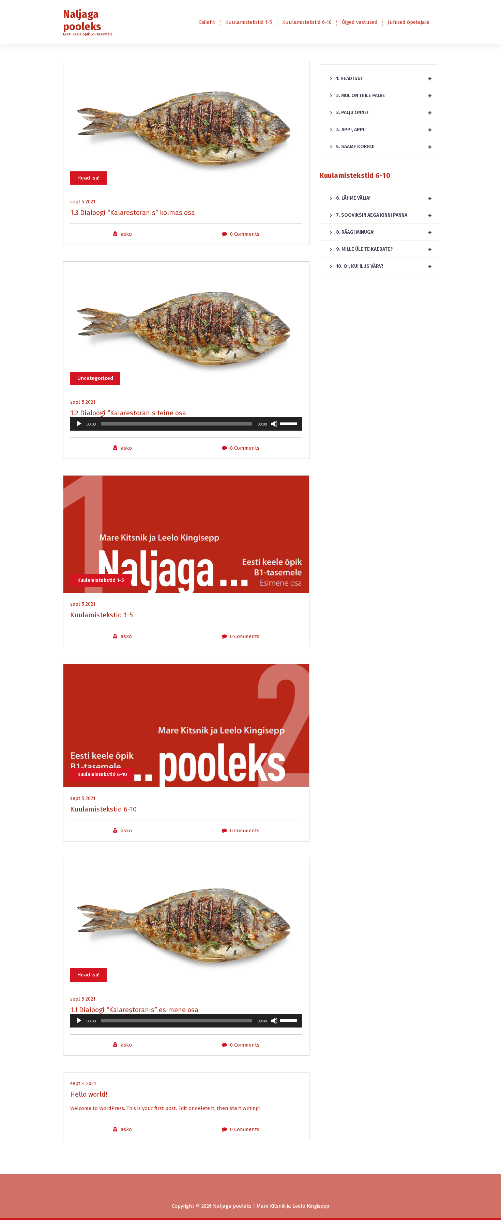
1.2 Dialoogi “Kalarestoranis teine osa (128, 413)
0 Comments (244, 234)
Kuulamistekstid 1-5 (248, 22)
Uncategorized (95, 378)
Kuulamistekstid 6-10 (307, 22)
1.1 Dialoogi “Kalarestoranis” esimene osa (134, 1010)
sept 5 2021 (82, 202)
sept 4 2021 (83, 1083)
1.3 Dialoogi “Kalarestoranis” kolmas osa (132, 213)
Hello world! (88, 1094)
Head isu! (88, 178)
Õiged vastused (360, 22)
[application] (186, 424)
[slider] (289, 423)
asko (126, 234)
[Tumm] (274, 423)
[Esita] (79, 423)
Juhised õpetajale (408, 22)
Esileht (207, 22)
